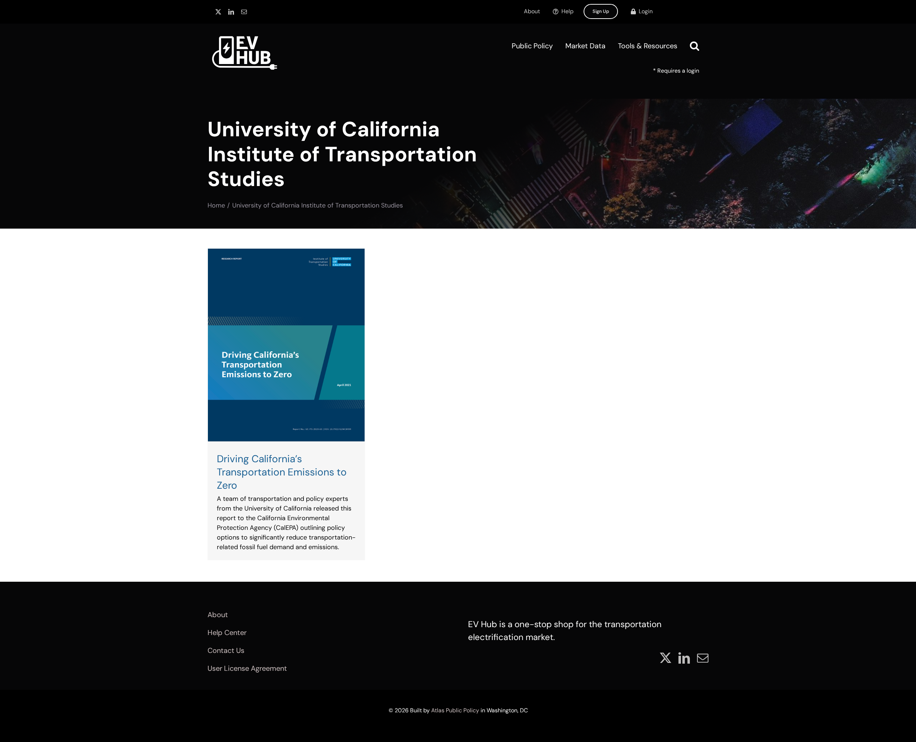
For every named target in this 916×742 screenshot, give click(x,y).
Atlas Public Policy (455, 710)
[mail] (244, 12)
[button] (694, 46)
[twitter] (218, 12)
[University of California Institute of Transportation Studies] (286, 345)
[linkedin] (231, 12)
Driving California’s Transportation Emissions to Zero (282, 472)
